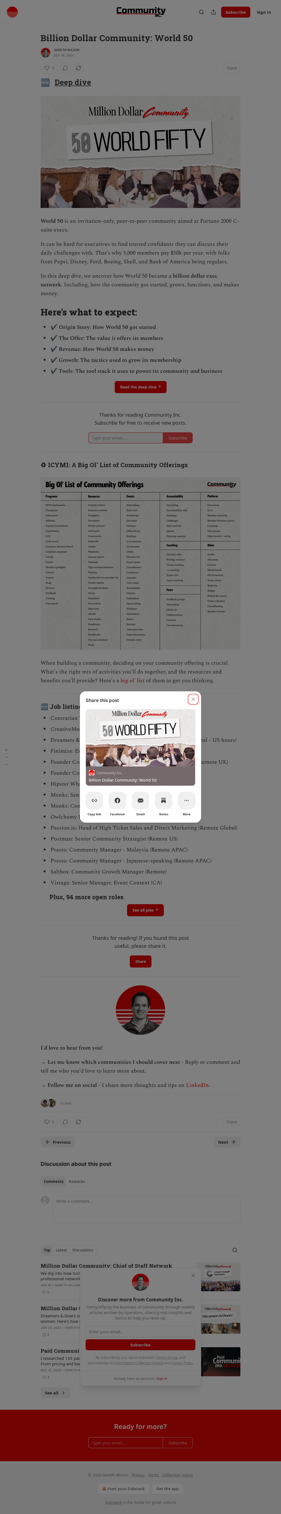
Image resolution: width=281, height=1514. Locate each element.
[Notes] (163, 800)
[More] (186, 800)
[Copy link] (94, 800)
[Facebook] (117, 800)
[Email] (140, 800)
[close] (193, 699)
